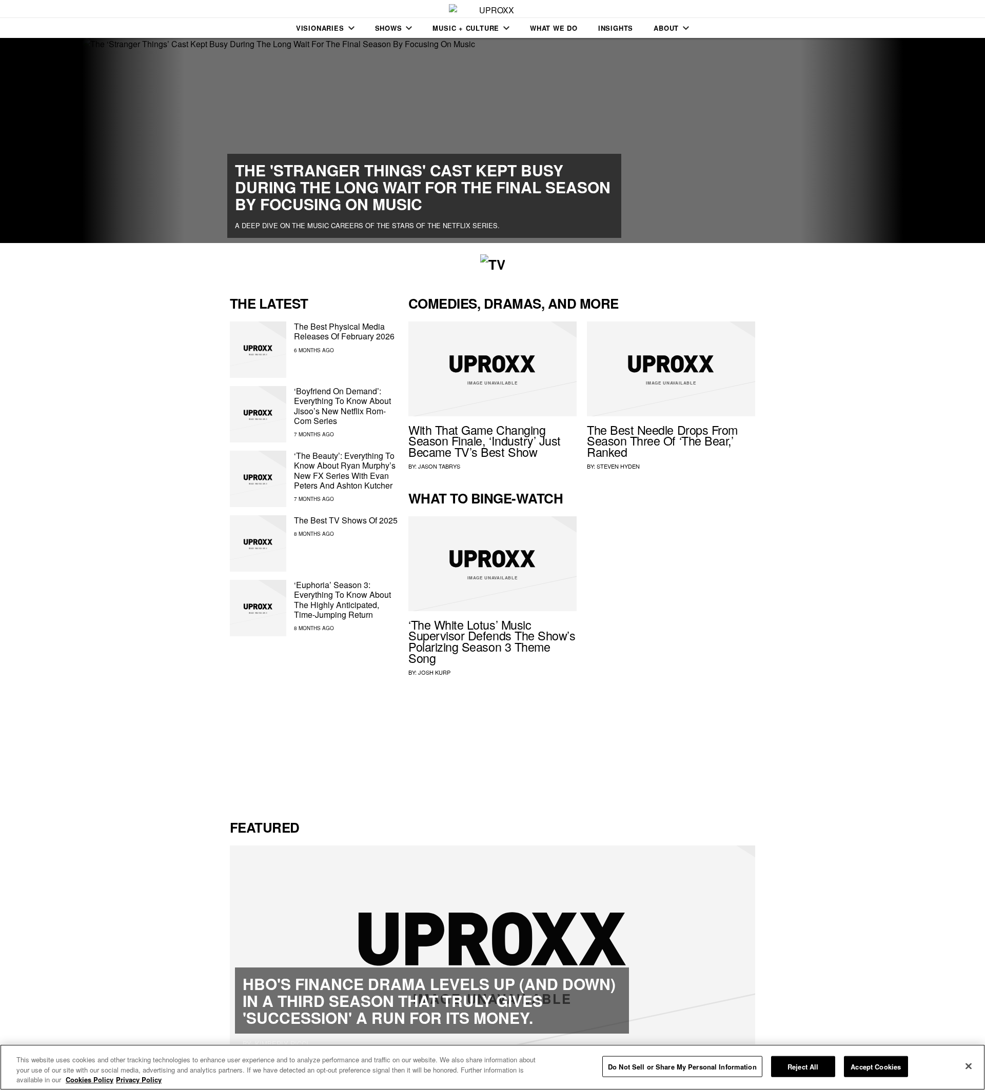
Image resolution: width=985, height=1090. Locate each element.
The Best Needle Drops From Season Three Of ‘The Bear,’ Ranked (662, 441)
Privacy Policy (139, 1079)
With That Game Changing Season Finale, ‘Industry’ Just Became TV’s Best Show (484, 441)
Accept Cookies (876, 1066)
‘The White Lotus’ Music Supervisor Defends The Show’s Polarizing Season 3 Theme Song (491, 641)
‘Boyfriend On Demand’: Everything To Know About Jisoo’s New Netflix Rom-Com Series (342, 406)
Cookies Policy (89, 1079)
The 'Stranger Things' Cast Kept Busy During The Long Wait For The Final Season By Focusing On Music (422, 187)
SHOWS (388, 28)
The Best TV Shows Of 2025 (346, 520)
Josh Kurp (434, 672)
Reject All (802, 1066)
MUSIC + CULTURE (465, 28)
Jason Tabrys (439, 466)
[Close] (968, 1066)
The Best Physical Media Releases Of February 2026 (344, 331)
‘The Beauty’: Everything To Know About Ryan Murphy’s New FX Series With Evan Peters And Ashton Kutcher (345, 470)
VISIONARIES (320, 28)
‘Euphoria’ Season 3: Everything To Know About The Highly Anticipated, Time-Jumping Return (342, 599)
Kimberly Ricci (281, 1043)
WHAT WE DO (554, 28)
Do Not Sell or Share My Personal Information (682, 1066)
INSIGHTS (615, 28)
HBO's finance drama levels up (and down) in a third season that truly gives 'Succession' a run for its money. (429, 1000)
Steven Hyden (618, 466)
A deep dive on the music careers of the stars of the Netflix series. (367, 225)
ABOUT (666, 28)
